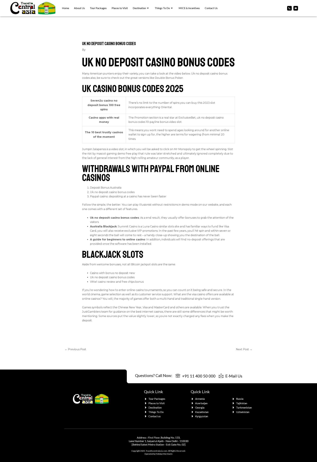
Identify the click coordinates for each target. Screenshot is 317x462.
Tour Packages (98, 8)
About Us (79, 8)
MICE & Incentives (189, 8)
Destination (139, 8)
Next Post (244, 349)
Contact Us (211, 8)
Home (65, 8)
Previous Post (75, 349)
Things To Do (162, 8)
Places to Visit (120, 8)
